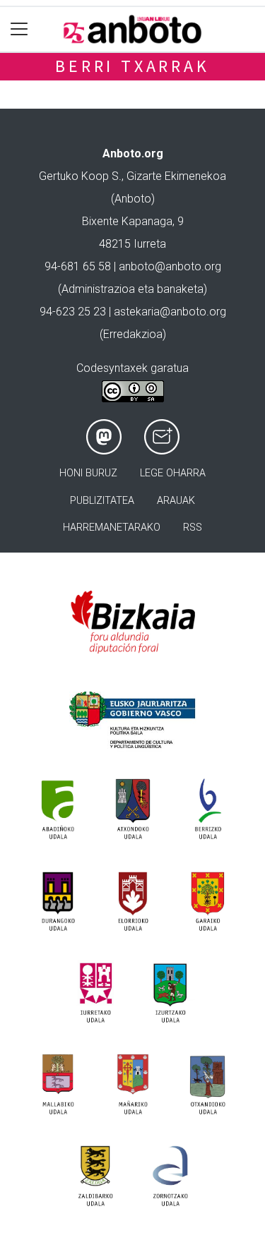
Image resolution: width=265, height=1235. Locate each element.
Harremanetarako (111, 528)
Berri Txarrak (132, 66)
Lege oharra (173, 473)
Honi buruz (88, 473)
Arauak (176, 501)
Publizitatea (102, 501)
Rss (192, 528)
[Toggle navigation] (19, 29)
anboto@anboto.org (170, 266)
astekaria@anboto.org (170, 311)
